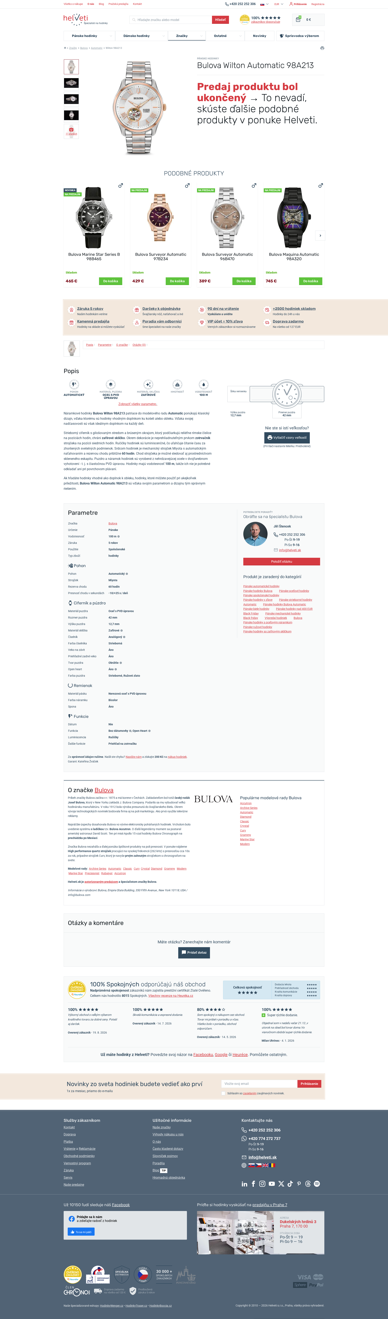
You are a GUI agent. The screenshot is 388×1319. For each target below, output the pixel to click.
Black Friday (251, 613)
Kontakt (137, 3)
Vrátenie (69, 1149)
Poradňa (159, 1163)
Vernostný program (77, 1163)
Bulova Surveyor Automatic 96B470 (227, 256)
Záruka (69, 1170)
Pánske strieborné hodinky (295, 599)
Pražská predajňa (118, 3)
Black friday (250, 618)
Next (320, 236)
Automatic (96, 48)
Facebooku (203, 1054)
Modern (182, 868)
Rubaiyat (107, 873)
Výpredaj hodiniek (276, 618)
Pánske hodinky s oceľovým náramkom (267, 622)
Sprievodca (302, 36)
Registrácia (317, 4)
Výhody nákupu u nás (168, 1134)
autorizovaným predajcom (101, 881)
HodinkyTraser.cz (136, 1305)
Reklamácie (87, 1149)
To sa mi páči (83, 1232)
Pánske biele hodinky (256, 608)
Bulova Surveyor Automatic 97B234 (160, 256)
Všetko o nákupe (73, 3)
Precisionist (92, 873)
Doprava (70, 1134)
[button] (265, 4)
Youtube (272, 1184)
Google (221, 1054)
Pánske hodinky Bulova (257, 590)
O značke (123, 344)
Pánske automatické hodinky (261, 586)
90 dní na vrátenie (223, 308)
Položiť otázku (281, 561)
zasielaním (249, 1093)
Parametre (105, 344)
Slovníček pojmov (165, 1156)
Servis (68, 1178)
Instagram (263, 1184)
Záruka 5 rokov (90, 308)
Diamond (156, 868)
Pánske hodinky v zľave (257, 599)
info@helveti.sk (290, 550)
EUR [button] (277, 4)
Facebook (254, 1184)
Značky (73, 48)
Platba (68, 1142)
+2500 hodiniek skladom (294, 308)
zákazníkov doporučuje (265, 21)
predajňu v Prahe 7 (269, 1204)
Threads (309, 1184)
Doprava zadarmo (288, 321)
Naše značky (162, 1127)
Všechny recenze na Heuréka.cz (170, 996)
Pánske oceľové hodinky (294, 590)
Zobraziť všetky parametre (137, 404)
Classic (127, 868)
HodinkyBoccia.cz (160, 1305)
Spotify (318, 1184)
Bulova (84, 48)
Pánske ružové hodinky (257, 627)
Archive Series (97, 868)
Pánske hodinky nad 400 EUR (294, 608)
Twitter (282, 1184)
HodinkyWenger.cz (111, 1305)
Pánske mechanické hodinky (283, 613)
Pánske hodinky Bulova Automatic (284, 604)
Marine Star (76, 873)
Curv (137, 868)
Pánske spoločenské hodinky (261, 595)
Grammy (169, 868)
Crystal (145, 868)
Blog (101, 3)
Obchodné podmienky (79, 1156)
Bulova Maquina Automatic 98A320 (294, 256)
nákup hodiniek (177, 756)
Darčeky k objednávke (161, 308)
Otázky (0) (140, 344)
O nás (157, 1142)
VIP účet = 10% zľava (225, 321)
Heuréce (240, 1054)
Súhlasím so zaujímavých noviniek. (256, 1093)
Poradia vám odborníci (162, 321)
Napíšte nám (134, 756)
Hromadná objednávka (169, 1178)
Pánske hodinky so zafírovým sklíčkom (267, 631)
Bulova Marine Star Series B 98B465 (94, 256)
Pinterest (300, 1184)
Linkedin (245, 1184)
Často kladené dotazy (168, 1149)
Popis (90, 344)
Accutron (120, 873)
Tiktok (291, 1184)
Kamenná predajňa (93, 321)
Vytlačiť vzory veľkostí (290, 438)
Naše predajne (74, 1185)
